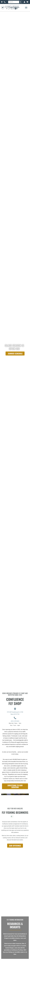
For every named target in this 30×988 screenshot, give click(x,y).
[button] (26, 7)
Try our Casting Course (15, 876)
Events (15, 971)
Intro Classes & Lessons (15, 860)
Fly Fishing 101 (15, 856)
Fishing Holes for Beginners (15, 908)
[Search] (20, 2)
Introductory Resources (15, 892)
